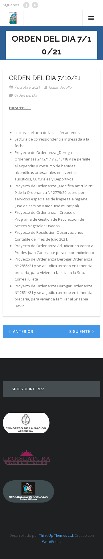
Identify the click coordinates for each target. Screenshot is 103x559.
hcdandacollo (60, 87)
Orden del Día (25, 95)
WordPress (51, 541)
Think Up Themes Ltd (56, 535)
